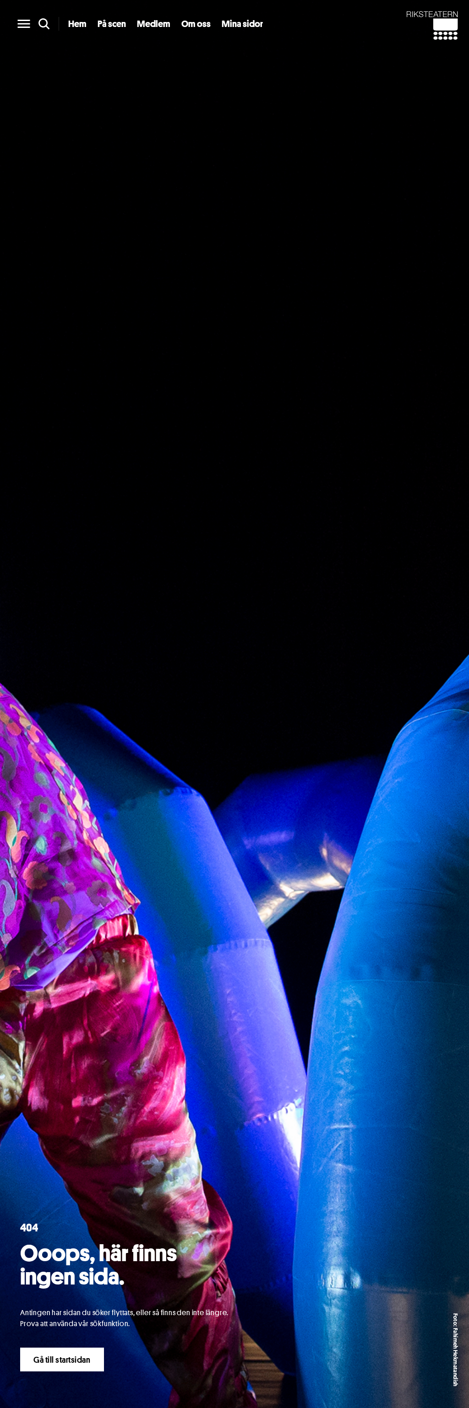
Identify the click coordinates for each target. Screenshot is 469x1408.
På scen (112, 24)
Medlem (153, 24)
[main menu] (24, 24)
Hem (77, 24)
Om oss (196, 24)
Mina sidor (242, 24)
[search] (44, 24)
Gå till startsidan (62, 1359)
